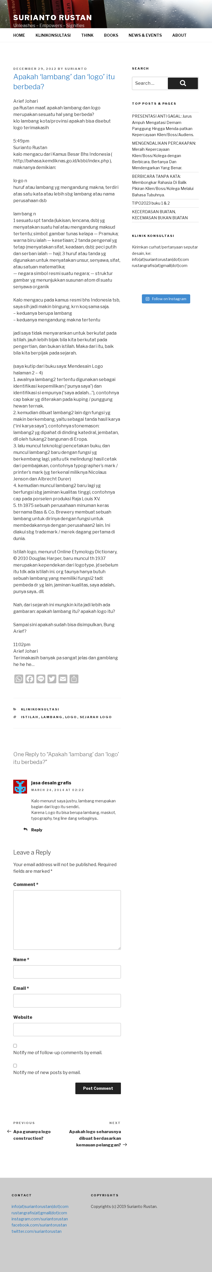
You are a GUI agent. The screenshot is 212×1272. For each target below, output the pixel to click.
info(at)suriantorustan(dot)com (160, 259)
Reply (36, 829)
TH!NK (87, 35)
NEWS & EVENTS (145, 35)
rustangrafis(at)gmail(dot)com (159, 265)
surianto (76, 69)
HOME (19, 35)
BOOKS (111, 35)
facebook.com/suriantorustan (39, 1225)
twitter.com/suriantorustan (37, 1231)
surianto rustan (52, 17)
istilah (30, 717)
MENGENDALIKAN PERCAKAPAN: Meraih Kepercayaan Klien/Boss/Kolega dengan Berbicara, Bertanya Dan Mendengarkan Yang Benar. (164, 155)
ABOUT (179, 35)
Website (22, 1017)
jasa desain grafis (51, 783)
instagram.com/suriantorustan (40, 1219)
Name (21, 959)
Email (21, 988)
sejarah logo (96, 717)
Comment (25, 884)
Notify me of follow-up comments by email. (57, 1052)
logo (71, 717)
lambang (52, 717)
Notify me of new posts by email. (47, 1072)
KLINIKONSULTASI (53, 35)
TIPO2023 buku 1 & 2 (151, 203)
